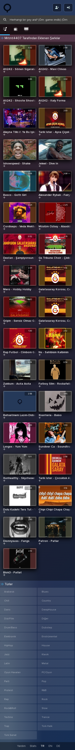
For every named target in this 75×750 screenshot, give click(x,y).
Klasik (45, 654)
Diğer (45, 618)
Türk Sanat (10, 735)
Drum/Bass (10, 627)
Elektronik (10, 636)
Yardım (21, 746)
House (46, 645)
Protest (8, 690)
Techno (8, 717)
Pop (44, 681)
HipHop (8, 645)
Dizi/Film (9, 618)
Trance (46, 717)
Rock (45, 699)
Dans (7, 609)
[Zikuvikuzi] (10, 7)
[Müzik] (5, 29)
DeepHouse (49, 609)
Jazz (6, 654)
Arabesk (9, 591)
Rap (6, 699)
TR (42, 746)
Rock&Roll (10, 708)
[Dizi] (15, 29)
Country (46, 600)
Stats (33, 746)
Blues (45, 591)
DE (58, 746)
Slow (45, 708)
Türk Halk (47, 726)
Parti (6, 681)
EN (50, 746)
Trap (6, 726)
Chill (6, 600)
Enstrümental (49, 636)
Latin (7, 663)
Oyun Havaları (12, 672)
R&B (44, 690)
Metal (45, 663)
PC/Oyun (47, 672)
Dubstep (47, 627)
